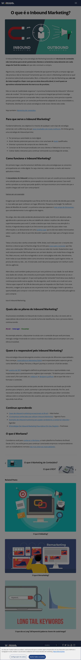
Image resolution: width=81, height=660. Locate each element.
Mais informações (59, 651)
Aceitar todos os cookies (37, 657)
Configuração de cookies (18, 657)
